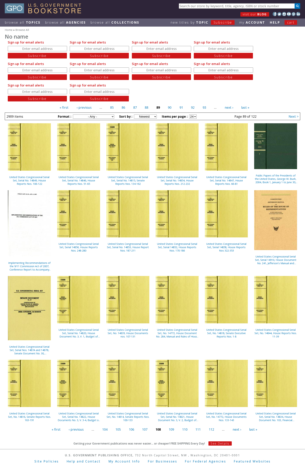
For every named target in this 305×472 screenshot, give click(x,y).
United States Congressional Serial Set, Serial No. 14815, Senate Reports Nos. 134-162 (128, 180)
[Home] (44, 12)
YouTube (289, 14)
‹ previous (84, 107)
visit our (255, 14)
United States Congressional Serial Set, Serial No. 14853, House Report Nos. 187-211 (128, 247)
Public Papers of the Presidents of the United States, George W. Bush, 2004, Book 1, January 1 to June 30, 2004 (275, 179)
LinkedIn (298, 14)
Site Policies (46, 461)
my (252, 22)
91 (181, 107)
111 (198, 429)
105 (118, 429)
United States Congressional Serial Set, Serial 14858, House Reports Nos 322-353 (226, 247)
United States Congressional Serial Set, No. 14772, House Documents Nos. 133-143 (226, 417)
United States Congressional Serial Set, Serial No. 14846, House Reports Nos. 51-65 (79, 180)
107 (144, 429)
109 (171, 429)
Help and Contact (84, 461)
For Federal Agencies (205, 461)
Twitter (279, 14)
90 (169, 107)
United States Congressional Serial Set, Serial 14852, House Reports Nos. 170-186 (177, 247)
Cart (291, 22)
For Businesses (162, 461)
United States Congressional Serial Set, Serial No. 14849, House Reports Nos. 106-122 (29, 180)
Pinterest (294, 14)
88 (146, 107)
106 (131, 429)
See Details (220, 443)
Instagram (284, 14)
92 (193, 107)
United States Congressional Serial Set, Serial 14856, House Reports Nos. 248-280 (79, 247)
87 (135, 107)
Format (64, 116)
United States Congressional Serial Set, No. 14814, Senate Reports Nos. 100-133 (128, 417)
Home (9, 30)
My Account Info (124, 461)
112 (211, 429)
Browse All (22, 22)
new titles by (201, 22)
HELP (275, 22)
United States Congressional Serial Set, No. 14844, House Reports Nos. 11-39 (276, 333)
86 (123, 107)
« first (64, 107)
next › (229, 107)
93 (204, 107)
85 (112, 107)
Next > (293, 116)
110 (184, 429)
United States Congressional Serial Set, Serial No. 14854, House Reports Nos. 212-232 (177, 180)
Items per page (174, 116)
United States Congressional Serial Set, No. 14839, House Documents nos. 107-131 (128, 333)
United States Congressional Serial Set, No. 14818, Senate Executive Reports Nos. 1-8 (226, 333)
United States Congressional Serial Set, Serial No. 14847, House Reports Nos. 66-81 (226, 180)
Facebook (275, 14)
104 (104, 429)
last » (245, 107)
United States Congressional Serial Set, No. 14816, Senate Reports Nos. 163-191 (29, 417)
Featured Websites (252, 461)
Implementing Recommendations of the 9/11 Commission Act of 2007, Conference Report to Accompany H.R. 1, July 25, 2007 (29, 266)
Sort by (125, 116)
